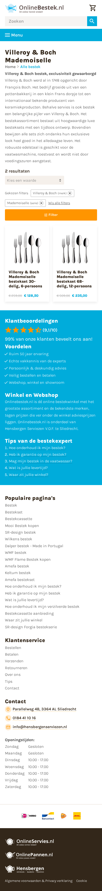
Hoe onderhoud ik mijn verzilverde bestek (42, 606)
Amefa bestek (17, 566)
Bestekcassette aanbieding (29, 613)
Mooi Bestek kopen (22, 525)
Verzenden (14, 661)
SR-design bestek (20, 532)
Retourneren (16, 667)
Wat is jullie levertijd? (28, 467)
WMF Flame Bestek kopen (28, 559)
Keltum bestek (18, 572)
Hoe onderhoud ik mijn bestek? (37, 447)
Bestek (11, 505)
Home (10, 66)
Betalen (12, 654)
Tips (8, 681)
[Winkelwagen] (92, 8)
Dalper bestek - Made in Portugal (34, 545)
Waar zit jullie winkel (23, 620)
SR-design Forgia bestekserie (31, 627)
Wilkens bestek (18, 539)
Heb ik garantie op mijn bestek (32, 593)
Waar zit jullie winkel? (28, 474)
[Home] (34, 8)
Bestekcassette (18, 518)
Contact (12, 688)
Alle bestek (30, 66)
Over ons (13, 674)
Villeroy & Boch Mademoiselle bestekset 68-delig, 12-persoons (74, 279)
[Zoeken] (92, 21)
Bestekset (14, 512)
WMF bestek (15, 552)
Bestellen (13, 647)
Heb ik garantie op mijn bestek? (37, 454)
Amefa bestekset (20, 579)
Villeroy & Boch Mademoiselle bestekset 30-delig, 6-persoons (25, 279)
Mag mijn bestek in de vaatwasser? (40, 461)
